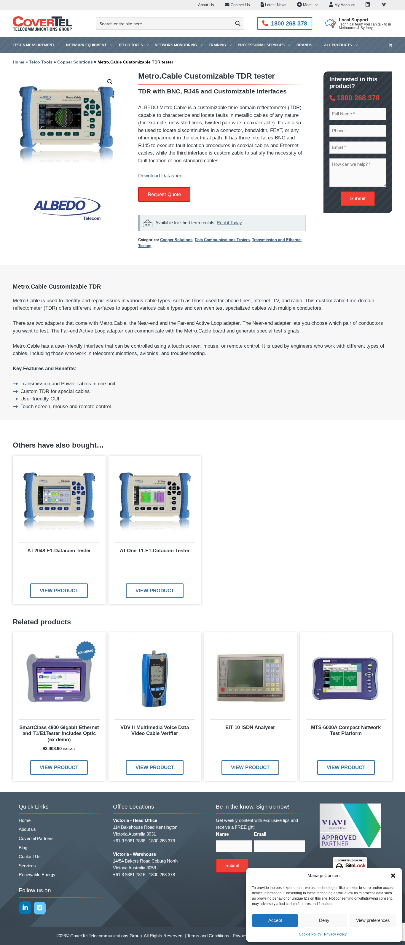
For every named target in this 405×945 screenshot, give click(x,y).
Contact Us (30, 856)
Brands (304, 45)
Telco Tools (130, 45)
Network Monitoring (176, 45)
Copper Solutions (75, 62)
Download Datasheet (161, 176)
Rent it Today (229, 222)
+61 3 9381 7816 (129, 874)
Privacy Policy (335, 934)
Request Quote (164, 194)
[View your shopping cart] (390, 45)
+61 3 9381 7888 (129, 840)
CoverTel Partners (36, 838)
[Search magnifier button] (238, 23)
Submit (358, 198)
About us (27, 829)
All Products (338, 45)
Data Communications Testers (222, 240)
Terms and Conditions (208, 935)
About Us (206, 5)
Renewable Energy (37, 874)
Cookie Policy (310, 934)
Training (217, 45)
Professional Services (261, 45)
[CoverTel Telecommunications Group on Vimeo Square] (40, 908)
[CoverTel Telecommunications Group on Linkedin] (25, 907)
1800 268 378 (289, 23)
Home (18, 62)
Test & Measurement (33, 45)
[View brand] (66, 225)
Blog (23, 847)
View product (59, 591)
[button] (393, 876)
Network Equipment (86, 45)
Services (27, 865)
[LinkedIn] (368, 5)
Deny (324, 920)
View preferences (373, 920)
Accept (275, 920)
